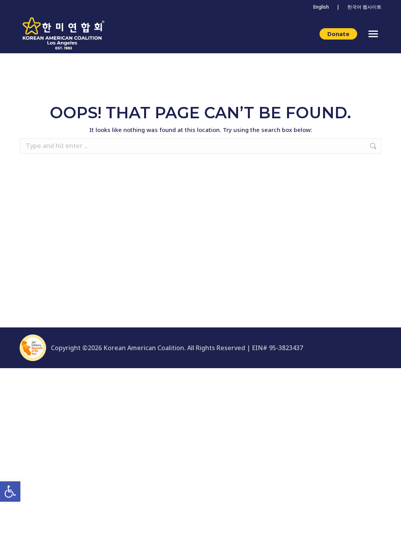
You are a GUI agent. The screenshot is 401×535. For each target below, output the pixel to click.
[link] (10, 491)
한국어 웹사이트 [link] (364, 7)
